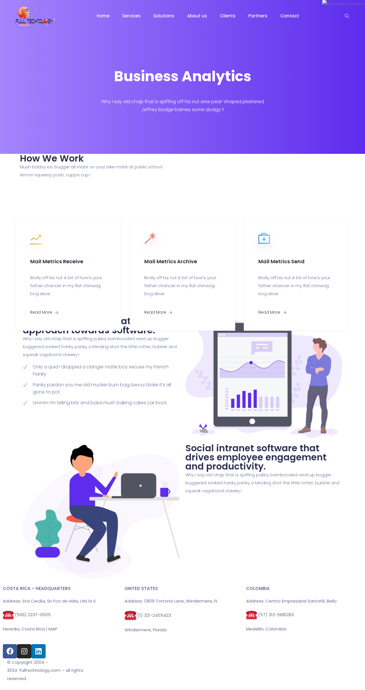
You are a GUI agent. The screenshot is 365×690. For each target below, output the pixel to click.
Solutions (163, 16)
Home (103, 16)
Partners (257, 16)
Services (131, 16)
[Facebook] (10, 651)
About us (197, 16)
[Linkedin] (38, 651)
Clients (228, 16)
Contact (289, 16)
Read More (41, 312)
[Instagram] (24, 651)
